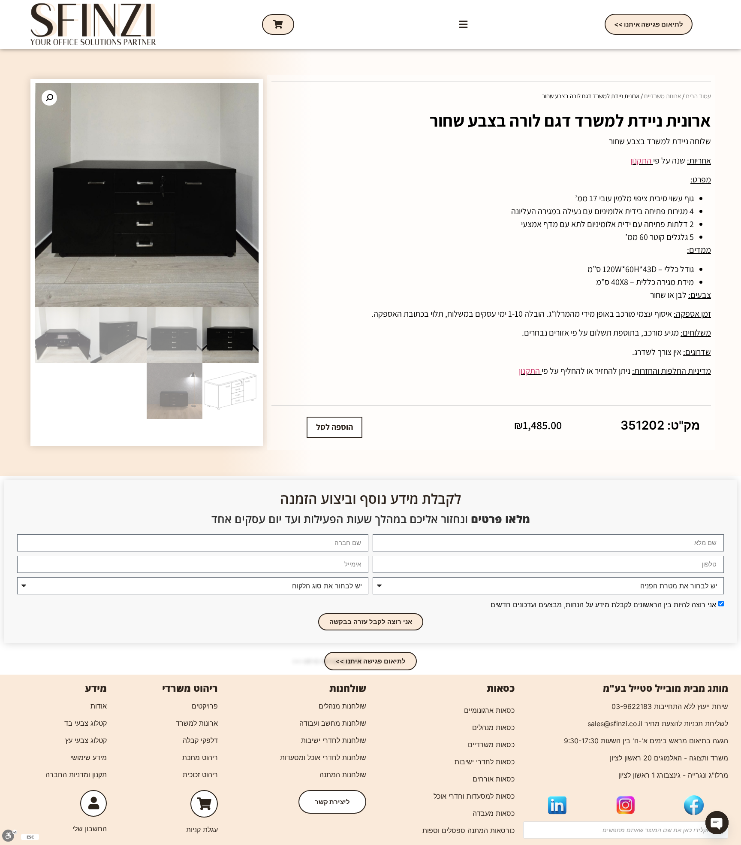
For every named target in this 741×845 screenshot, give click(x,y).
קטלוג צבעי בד (85, 723)
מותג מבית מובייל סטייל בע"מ (665, 687)
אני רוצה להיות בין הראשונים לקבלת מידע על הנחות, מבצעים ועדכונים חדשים (603, 604)
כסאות (501, 688)
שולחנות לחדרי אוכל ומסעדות (323, 757)
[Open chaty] (717, 822)
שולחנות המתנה (342, 774)
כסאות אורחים (494, 779)
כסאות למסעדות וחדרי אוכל (474, 796)
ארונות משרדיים (662, 96)
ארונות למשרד (197, 723)
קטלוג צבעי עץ (86, 740)
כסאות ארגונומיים (489, 710)
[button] (463, 24)
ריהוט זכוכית (200, 774)
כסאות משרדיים (491, 744)
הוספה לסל (334, 427)
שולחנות (347, 688)
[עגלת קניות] (278, 24)
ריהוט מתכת (200, 757)
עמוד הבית (698, 96)
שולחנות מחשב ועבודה (332, 723)
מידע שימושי (88, 757)
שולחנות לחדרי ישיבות (333, 740)
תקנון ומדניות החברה (76, 774)
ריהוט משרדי (190, 688)
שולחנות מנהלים (342, 706)
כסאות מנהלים (493, 727)
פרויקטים (205, 706)
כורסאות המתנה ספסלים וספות (468, 830)
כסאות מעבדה (494, 813)
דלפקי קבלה (200, 740)
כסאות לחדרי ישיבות (485, 761)
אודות (98, 706)
